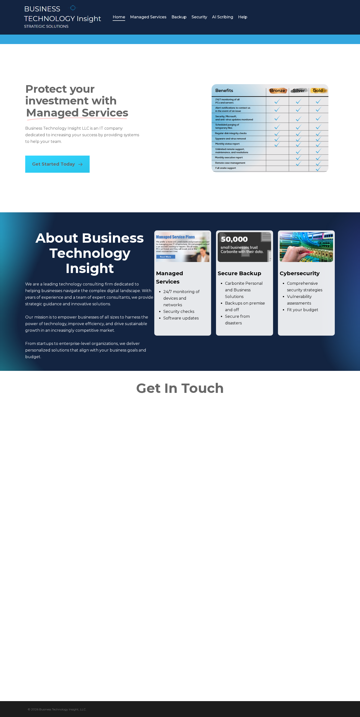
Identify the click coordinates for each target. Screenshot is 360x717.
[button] (57, 164)
